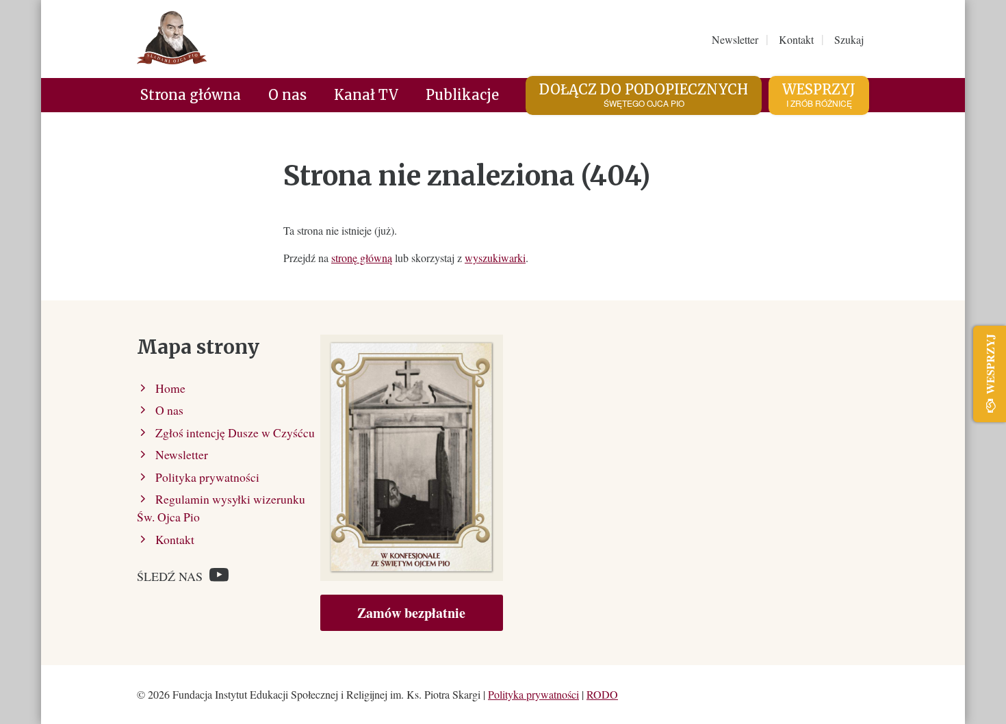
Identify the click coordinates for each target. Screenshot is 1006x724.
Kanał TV (366, 94)
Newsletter (181, 454)
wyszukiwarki (495, 257)
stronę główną (361, 257)
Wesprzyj (818, 95)
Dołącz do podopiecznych (643, 95)
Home (170, 388)
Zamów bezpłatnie (411, 613)
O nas (287, 94)
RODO (602, 694)
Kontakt (174, 539)
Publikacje (462, 94)
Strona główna (190, 94)
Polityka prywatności (207, 477)
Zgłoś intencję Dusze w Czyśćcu (235, 432)
